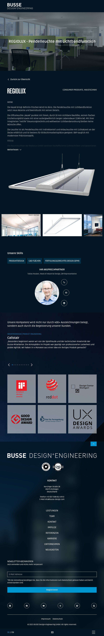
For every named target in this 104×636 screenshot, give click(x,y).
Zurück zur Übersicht (20, 79)
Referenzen (52, 533)
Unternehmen (52, 544)
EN (13, 632)
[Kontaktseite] (52, 632)
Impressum (46, 619)
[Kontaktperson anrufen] (64, 282)
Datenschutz (58, 619)
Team (52, 516)
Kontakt (52, 521)
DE (8, 632)
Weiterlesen (13, 149)
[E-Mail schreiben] (66, 293)
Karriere (52, 538)
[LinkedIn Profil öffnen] (64, 303)
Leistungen (52, 510)
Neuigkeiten (52, 549)
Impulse (52, 527)
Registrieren (52, 590)
